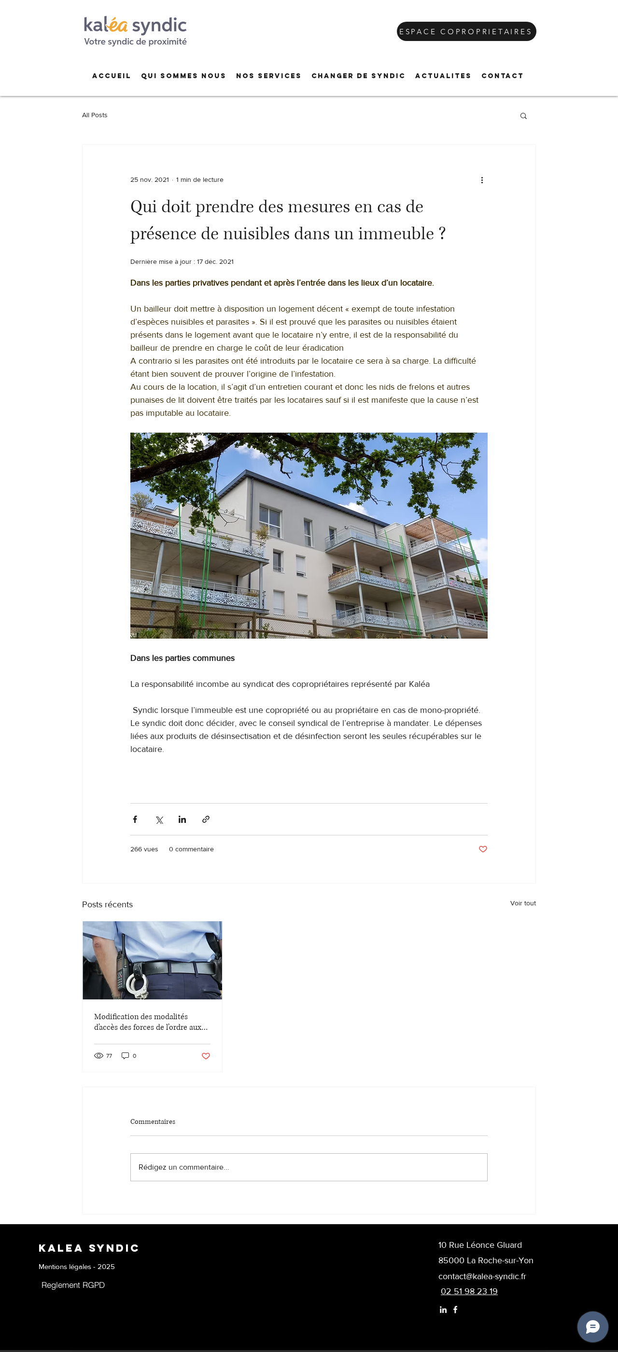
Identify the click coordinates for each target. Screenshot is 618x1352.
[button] (183, 76)
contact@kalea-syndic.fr (482, 1276)
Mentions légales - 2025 (77, 1266)
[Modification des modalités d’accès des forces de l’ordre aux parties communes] (152, 960)
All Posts (95, 115)
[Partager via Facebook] (135, 819)
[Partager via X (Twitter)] (158, 819)
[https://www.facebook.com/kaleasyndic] (455, 1309)
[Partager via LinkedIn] (182, 819)
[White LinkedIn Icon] (443, 1309)
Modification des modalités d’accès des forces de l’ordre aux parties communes (147, 1022)
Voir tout (523, 903)
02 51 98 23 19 (469, 1291)
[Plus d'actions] (482, 179)
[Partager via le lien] (206, 819)
